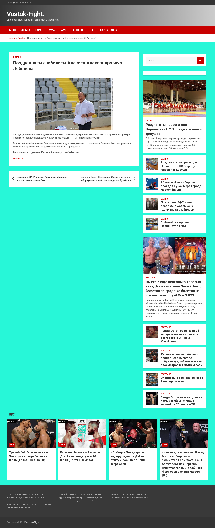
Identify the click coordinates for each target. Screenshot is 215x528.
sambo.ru (18, 158)
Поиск (200, 60)
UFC (93, 30)
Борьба (25, 30)
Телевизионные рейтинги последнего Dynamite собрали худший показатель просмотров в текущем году (181, 359)
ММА (52, 30)
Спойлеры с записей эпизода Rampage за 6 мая (182, 379)
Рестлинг (79, 30)
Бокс (12, 30)
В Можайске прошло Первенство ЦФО (175, 224)
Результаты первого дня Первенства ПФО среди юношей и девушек (174, 129)
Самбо (63, 30)
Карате (39, 30)
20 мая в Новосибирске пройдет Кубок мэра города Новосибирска (181, 186)
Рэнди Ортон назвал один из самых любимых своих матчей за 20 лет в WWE (181, 400)
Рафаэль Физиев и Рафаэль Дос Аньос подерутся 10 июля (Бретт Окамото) (80, 456)
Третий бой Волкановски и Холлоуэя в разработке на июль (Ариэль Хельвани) (28, 456)
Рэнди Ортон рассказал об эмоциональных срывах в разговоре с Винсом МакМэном (180, 336)
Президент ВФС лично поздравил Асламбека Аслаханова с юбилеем (177, 206)
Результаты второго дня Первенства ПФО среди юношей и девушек (179, 166)
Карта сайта (108, 30)
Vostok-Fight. (26, 14)
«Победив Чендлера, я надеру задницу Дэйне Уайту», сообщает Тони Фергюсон (128, 458)
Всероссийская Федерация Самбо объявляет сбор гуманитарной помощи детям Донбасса (106, 179)
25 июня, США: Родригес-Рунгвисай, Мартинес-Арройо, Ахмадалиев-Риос (42, 179)
